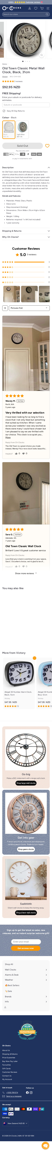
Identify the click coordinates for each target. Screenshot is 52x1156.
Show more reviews (24, 573)
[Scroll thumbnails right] (46, 294)
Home (4, 64)
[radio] (8, 129)
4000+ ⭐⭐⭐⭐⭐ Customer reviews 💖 (25, 2)
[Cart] (42, 8)
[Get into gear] (26, 813)
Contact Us (6, 1076)
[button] (8, 81)
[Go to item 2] (29, 294)
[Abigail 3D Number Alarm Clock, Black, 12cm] (19, 683)
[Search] (47, 14)
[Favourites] (35, 8)
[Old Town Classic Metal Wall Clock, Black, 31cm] (19, 619)
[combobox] (26, 14)
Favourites (6, 1065)
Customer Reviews (9, 1072)
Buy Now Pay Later (10, 1061)
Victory (20, 652)
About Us (6, 1050)
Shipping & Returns (9, 1054)
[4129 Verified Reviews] (27, 1041)
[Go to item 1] (11, 294)
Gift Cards (6, 1069)
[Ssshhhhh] (26, 879)
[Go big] (26, 749)
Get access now (26, 948)
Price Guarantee (8, 1058)
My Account (7, 1079)
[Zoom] (41, 55)
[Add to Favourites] (47, 146)
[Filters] (5, 308)
